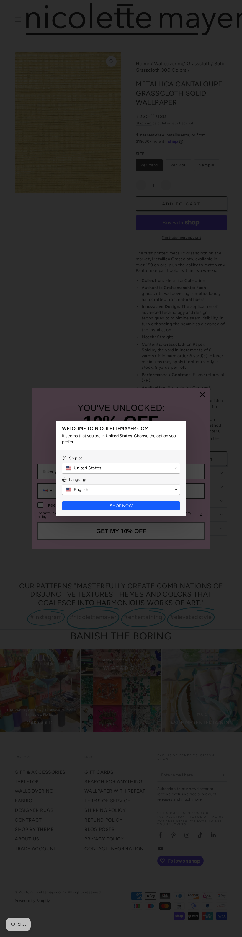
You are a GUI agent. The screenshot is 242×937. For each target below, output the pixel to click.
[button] (121, 468)
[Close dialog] (181, 425)
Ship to (76, 458)
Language (78, 479)
